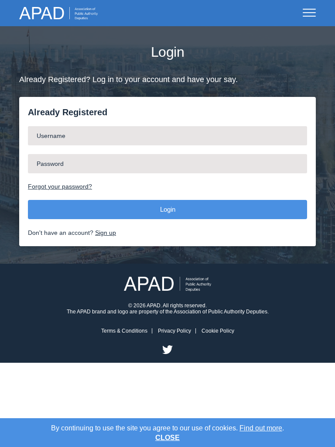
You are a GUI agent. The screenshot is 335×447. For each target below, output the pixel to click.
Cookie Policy (218, 331)
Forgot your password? (60, 186)
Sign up (105, 232)
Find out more (260, 428)
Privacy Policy (174, 331)
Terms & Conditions (124, 331)
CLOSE (167, 437)
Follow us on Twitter (167, 349)
